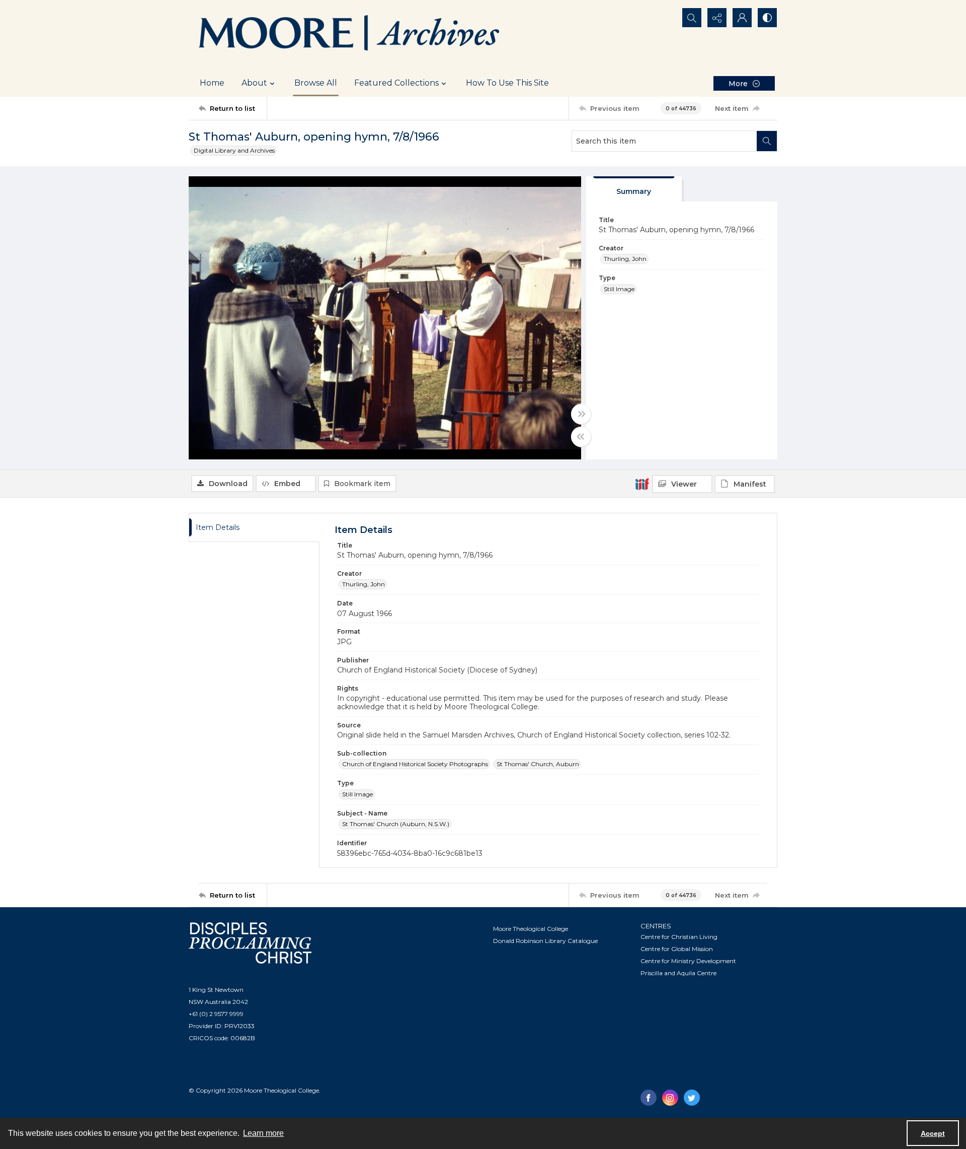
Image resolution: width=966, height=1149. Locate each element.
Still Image (619, 289)
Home (212, 83)
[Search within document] (767, 141)
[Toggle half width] (581, 437)
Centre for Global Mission (676, 949)
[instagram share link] (670, 1098)
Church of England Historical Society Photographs (415, 764)
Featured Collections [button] (396, 83)
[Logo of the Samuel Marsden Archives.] (350, 34)
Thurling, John (625, 258)
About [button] (254, 83)
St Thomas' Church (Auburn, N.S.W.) (395, 824)
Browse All (315, 83)
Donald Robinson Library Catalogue (545, 940)
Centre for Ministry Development (688, 961)
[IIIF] (642, 483)
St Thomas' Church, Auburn (538, 764)
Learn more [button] (263, 1133)
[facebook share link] (648, 1098)
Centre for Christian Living (678, 936)
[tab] (634, 189)
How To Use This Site (507, 83)
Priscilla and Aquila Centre (678, 973)
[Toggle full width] (581, 414)
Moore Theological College (530, 928)
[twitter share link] (692, 1098)
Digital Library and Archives (234, 150)
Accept (933, 1133)
